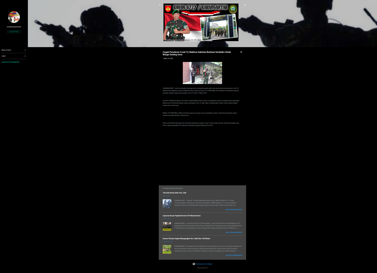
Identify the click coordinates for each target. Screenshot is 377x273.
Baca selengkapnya (234, 209)
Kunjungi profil (14, 31)
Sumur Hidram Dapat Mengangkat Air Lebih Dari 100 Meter (186, 238)
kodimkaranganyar (14, 27)
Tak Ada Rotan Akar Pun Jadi (174, 193)
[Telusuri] (245, 5)
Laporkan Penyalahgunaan (10, 62)
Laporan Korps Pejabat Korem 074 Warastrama (181, 216)
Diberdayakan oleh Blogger (203, 264)
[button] (241, 52)
